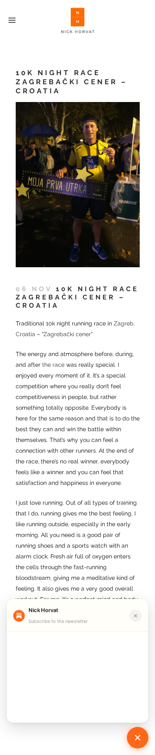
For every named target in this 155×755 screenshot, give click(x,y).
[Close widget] (135, 616)
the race (53, 364)
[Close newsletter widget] (137, 737)
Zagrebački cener (67, 334)
